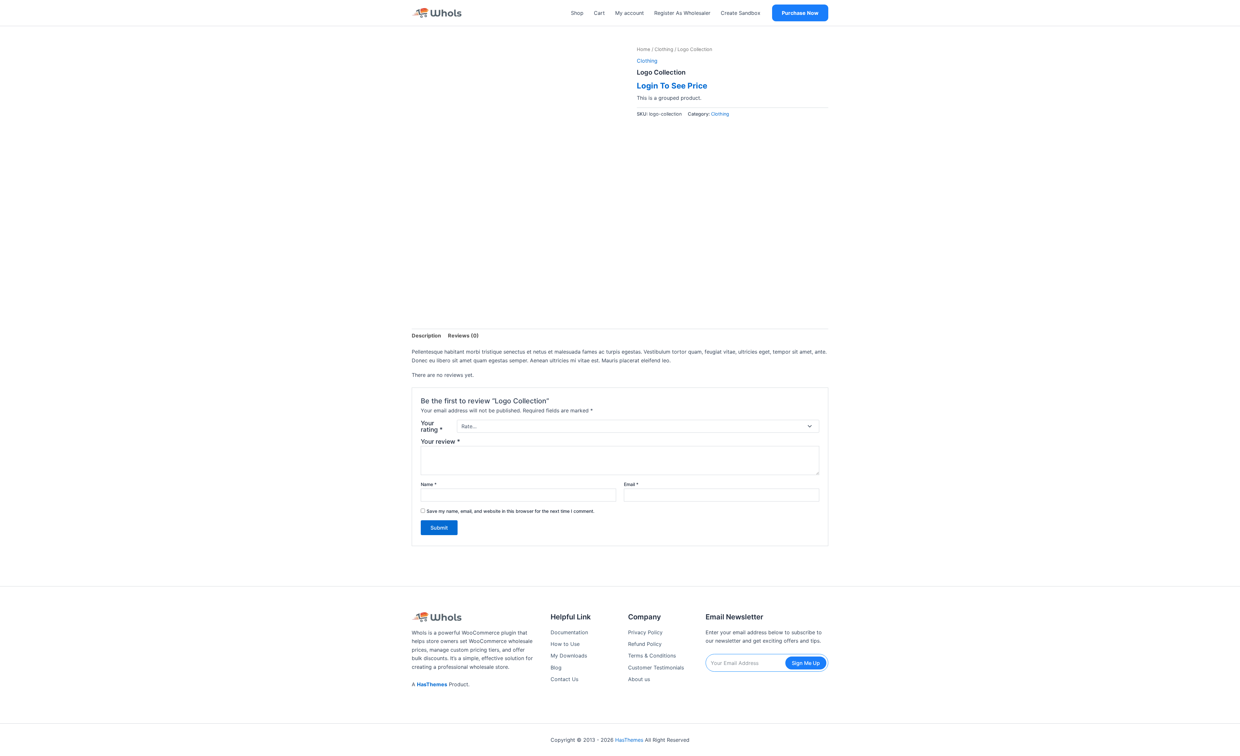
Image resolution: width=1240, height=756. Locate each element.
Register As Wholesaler (682, 13)
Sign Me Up (806, 663)
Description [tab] (426, 335)
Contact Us (564, 679)
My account (629, 13)
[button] (800, 13)
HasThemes (432, 684)
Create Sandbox (740, 13)
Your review (440, 441)
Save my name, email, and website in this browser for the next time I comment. (510, 511)
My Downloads (569, 655)
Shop (577, 13)
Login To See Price (672, 85)
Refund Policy (645, 644)
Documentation (569, 632)
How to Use (565, 644)
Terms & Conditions (652, 655)
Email (631, 484)
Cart (599, 13)
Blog (556, 667)
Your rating (432, 426)
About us (639, 679)
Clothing (664, 49)
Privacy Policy (645, 632)
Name (429, 484)
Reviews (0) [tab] (463, 335)
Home (643, 49)
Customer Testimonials (656, 667)
